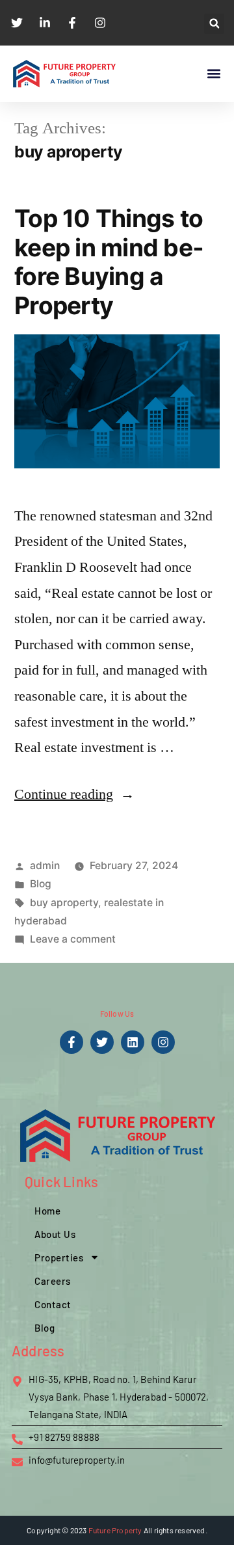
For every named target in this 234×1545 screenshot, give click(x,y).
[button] (214, 24)
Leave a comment (73, 939)
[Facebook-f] (71, 1042)
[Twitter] (102, 1042)
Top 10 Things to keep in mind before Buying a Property (108, 262)
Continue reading (74, 794)
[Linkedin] (132, 1042)
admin (45, 865)
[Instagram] (163, 1042)
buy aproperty (64, 902)
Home (47, 1210)
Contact (53, 1304)
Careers (52, 1281)
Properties (58, 1257)
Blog (40, 884)
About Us (54, 1234)
